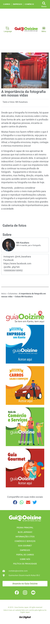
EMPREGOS (25, 550)
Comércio (29, 4)
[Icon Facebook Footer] (17, 592)
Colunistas (12, 293)
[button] (15, 502)
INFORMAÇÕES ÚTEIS (25, 537)
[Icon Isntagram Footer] (25, 592)
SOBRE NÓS (25, 559)
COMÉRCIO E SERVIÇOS (25, 541)
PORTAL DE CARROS (25, 555)
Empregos (17, 4)
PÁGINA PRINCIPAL (25, 527)
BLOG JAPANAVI (25, 532)
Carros (6, 4)
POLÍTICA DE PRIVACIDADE (25, 564)
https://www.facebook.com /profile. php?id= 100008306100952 (17, 267)
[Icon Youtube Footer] (33, 592)
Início (3, 293)
